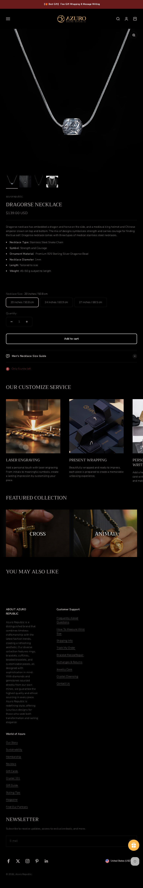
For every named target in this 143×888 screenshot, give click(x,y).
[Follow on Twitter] (17, 861)
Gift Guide (12, 785)
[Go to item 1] (12, 182)
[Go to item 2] (25, 182)
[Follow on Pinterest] (36, 861)
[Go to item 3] (39, 182)
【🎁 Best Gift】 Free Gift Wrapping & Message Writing (71, 4)
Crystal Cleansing (67, 676)
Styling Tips (13, 792)
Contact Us (63, 683)
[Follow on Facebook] (8, 861)
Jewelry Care (64, 669)
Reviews (11, 764)
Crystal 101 (13, 778)
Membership (13, 757)
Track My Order (66, 648)
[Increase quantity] (26, 321)
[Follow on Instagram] (27, 861)
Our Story (12, 742)
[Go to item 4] (52, 182)
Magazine (12, 799)
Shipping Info (65, 640)
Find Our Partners (17, 807)
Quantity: (11, 313)
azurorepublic (14, 196)
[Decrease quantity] (11, 321)
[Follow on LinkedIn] (46, 861)
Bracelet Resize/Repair (70, 655)
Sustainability (14, 749)
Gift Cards (12, 771)
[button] (71, 256)
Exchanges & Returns (69, 662)
